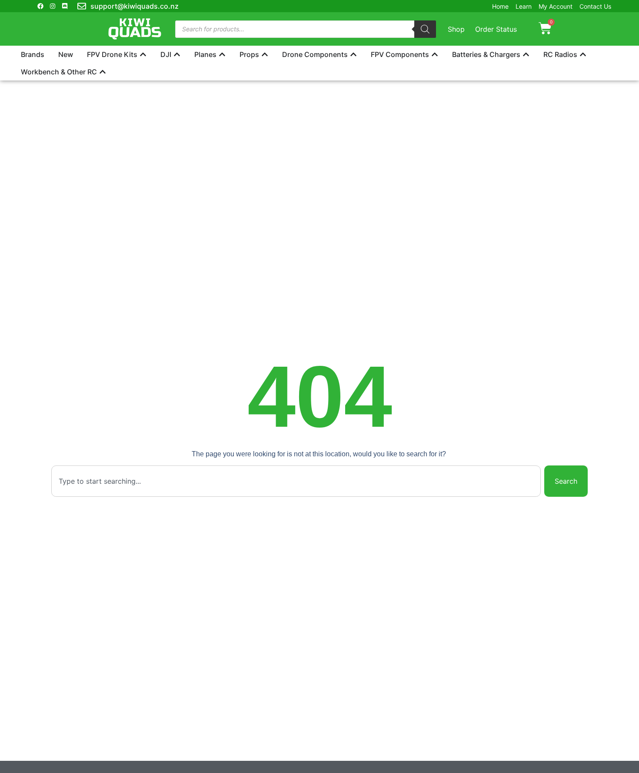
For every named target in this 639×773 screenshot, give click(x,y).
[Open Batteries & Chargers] (526, 54)
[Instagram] (53, 6)
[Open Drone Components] (353, 54)
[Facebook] (40, 6)
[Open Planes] (222, 54)
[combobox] (296, 481)
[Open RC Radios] (582, 54)
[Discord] (65, 6)
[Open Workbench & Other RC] (102, 72)
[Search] (425, 29)
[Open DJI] (176, 54)
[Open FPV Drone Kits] (143, 54)
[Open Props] (264, 54)
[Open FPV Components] (434, 54)
